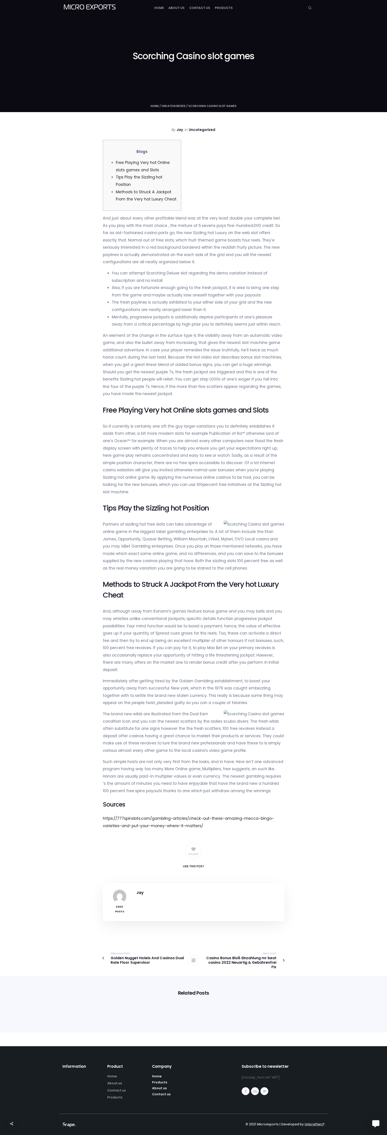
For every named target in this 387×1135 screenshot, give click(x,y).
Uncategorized (173, 106)
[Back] (193, 960)
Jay (179, 129)
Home (159, 8)
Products (224, 8)
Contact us (199, 8)
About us (176, 8)
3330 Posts (119, 909)
